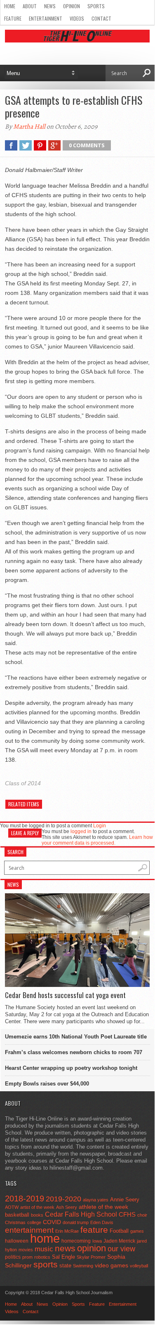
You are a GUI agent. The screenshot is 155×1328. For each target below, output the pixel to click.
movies (26, 1249)
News (50, 5)
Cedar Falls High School (81, 1214)
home (45, 1238)
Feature (12, 18)
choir (142, 1215)
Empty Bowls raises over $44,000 (47, 1084)
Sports (96, 5)
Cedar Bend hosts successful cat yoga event (65, 995)
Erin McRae (67, 1231)
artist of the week (37, 1207)
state (65, 1265)
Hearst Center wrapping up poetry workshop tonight (71, 1068)
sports (45, 1264)
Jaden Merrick (119, 1241)
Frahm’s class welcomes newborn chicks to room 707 (73, 1052)
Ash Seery (66, 1207)
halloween (16, 1241)
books (37, 1215)
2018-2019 (24, 1198)
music (44, 1249)
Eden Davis (101, 1222)
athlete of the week (103, 1206)
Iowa (97, 1241)
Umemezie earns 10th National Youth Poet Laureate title (76, 1037)
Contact (101, 18)
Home (9, 5)
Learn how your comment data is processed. (97, 840)
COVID (52, 1222)
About (30, 5)
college (34, 1222)
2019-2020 (63, 1199)
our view (121, 1249)
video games (111, 1265)
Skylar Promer (91, 1257)
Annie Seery (124, 1200)
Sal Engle (63, 1257)
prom (27, 1257)
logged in (81, 831)
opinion (91, 1248)
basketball (17, 1215)
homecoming (76, 1241)
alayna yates (95, 1199)
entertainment (29, 1230)
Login (99, 826)
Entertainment (45, 18)
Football (119, 1231)
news (65, 1248)
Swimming (83, 1265)
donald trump (76, 1222)
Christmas (15, 1222)
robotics (42, 1257)
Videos (77, 18)
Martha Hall (29, 126)
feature (94, 1229)
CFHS (127, 1214)
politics (13, 1257)
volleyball (139, 1265)
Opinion (71, 5)
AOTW (12, 1207)
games (137, 1231)
